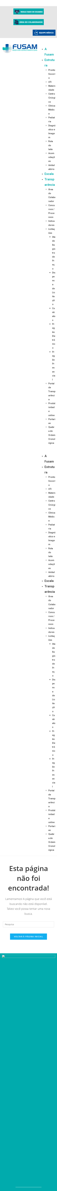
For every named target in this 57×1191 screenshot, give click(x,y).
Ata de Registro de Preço (53, 253)
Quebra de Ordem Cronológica (51, 435)
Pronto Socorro (51, 74)
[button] (48, 449)
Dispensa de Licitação (53, 288)
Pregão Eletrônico (53, 336)
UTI (50, 82)
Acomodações (51, 157)
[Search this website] (28, 924)
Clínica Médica (51, 110)
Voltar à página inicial (28, 936)
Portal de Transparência (51, 391)
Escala (49, 174)
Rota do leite (50, 145)
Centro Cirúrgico (51, 98)
